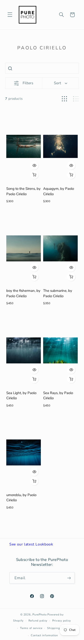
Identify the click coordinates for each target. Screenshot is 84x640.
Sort (57, 83)
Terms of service (31, 628)
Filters (28, 83)
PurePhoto (39, 614)
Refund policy (38, 620)
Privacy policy (61, 620)
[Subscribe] (69, 578)
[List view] (76, 99)
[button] (9, 14)
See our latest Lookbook (31, 544)
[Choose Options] (34, 175)
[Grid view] (64, 99)
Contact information (44, 635)
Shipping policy (58, 628)
